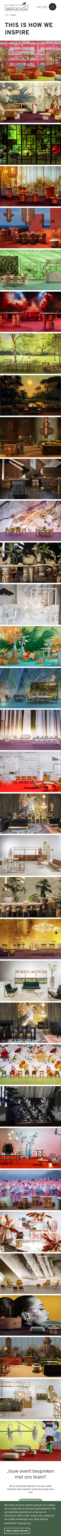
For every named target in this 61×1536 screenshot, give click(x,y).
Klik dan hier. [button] (25, 1523)
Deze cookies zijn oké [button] (17, 1530)
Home (7, 15)
